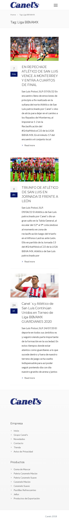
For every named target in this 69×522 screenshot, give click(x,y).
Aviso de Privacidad (23, 451)
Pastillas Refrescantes (25, 490)
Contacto (18, 443)
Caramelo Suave (22, 486)
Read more (30, 145)
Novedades (19, 439)
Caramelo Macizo (22, 481)
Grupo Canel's (21, 434)
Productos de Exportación (27, 498)
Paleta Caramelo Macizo (25, 473)
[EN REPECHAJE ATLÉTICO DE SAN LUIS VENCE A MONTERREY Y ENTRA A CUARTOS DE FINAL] (34, 49)
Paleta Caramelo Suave (25, 477)
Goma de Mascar (22, 469)
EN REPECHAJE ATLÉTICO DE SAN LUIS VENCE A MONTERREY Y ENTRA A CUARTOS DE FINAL (40, 76)
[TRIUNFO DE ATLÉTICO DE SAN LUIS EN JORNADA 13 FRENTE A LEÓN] (34, 170)
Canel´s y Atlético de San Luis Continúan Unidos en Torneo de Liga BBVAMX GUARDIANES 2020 (37, 313)
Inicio (16, 430)
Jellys (16, 494)
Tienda (17, 447)
